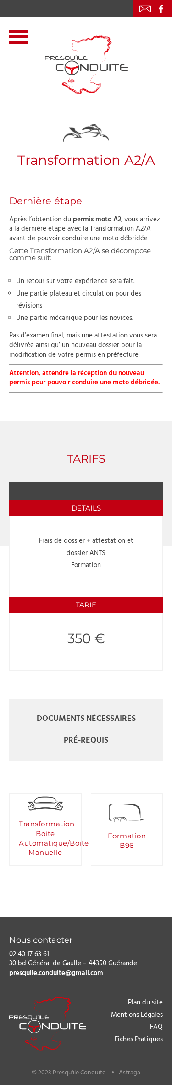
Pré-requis (86, 740)
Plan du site (145, 1002)
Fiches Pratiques (139, 1039)
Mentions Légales (137, 1015)
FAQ (156, 1027)
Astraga (129, 1072)
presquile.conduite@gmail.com (56, 973)
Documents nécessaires (86, 719)
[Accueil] (86, 64)
